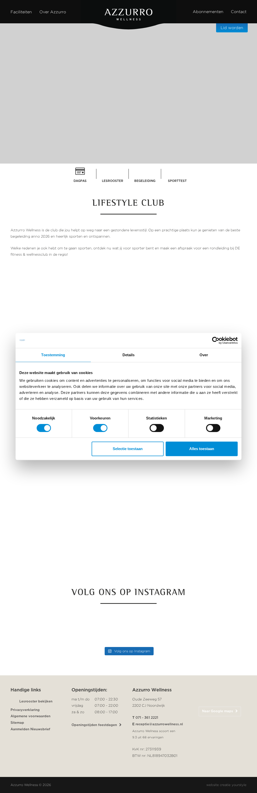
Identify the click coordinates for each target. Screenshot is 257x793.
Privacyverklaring (25, 710)
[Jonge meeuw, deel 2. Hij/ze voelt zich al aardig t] (98, 627)
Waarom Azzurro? (126, 157)
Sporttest (177, 181)
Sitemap (17, 723)
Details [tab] (128, 355)
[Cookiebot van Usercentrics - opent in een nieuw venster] (216, 340)
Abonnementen (208, 12)
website (212, 785)
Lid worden (232, 28)
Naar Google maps (218, 711)
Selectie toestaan (128, 449)
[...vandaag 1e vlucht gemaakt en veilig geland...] (158, 627)
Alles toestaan (201, 449)
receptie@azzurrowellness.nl (159, 724)
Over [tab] (204, 355)
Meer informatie (188, 585)
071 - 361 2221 (147, 717)
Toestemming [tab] (53, 355)
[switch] (100, 428)
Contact (238, 12)
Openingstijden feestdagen (95, 725)
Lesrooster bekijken (35, 701)
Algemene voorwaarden (30, 716)
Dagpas (80, 181)
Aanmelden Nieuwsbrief (30, 729)
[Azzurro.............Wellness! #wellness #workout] (218, 627)
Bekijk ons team (64, 576)
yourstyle (239, 785)
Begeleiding (144, 181)
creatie (225, 785)
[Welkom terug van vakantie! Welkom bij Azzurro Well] (38, 627)
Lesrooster (112, 181)
